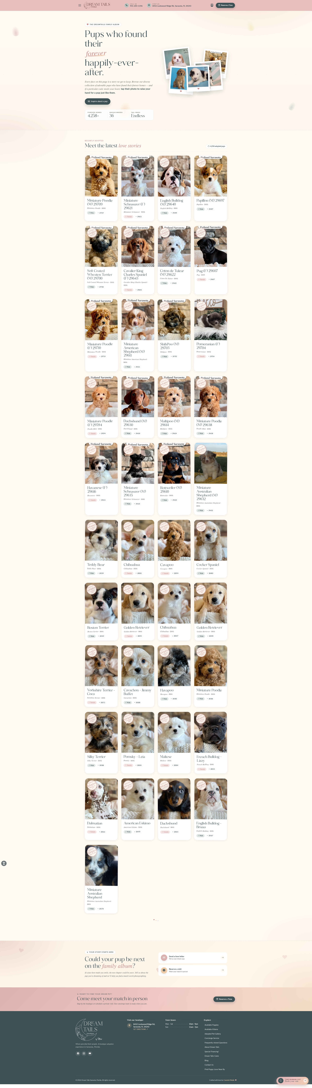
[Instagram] (84, 1053)
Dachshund (168, 823)
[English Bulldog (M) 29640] (174, 176)
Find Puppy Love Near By (215, 1069)
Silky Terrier (96, 757)
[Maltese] (174, 732)
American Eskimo (137, 823)
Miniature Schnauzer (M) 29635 (135, 491)
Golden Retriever (136, 627)
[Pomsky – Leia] (137, 732)
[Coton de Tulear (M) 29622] (174, 246)
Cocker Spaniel (208, 565)
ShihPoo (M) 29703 (169, 346)
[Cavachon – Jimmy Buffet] (137, 665)
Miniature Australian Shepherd (94, 893)
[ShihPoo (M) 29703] (174, 319)
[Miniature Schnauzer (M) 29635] (137, 463)
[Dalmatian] (101, 798)
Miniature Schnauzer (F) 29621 (134, 204)
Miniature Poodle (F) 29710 (100, 346)
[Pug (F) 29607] (210, 246)
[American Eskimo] (137, 798)
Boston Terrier (98, 627)
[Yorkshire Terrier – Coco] (101, 665)
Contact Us (209, 1065)
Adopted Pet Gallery (213, 1034)
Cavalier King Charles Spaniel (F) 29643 (135, 274)
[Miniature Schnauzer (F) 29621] (137, 176)
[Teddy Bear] (101, 540)
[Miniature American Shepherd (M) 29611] (137, 319)
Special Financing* (212, 1052)
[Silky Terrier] (101, 732)
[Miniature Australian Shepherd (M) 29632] (210, 463)
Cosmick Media (229, 1080)
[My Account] (212, 5)
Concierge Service (212, 1038)
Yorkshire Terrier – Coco (101, 692)
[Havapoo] (174, 665)
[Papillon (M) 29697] (210, 176)
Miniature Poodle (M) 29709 (100, 202)
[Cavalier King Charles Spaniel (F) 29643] (137, 246)
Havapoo (167, 690)
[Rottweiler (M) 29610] (174, 463)
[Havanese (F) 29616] (101, 463)
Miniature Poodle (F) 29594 (100, 423)
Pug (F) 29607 (207, 271)
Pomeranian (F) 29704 (208, 346)
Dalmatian (94, 823)
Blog (206, 1060)
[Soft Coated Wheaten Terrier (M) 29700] (101, 246)
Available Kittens (211, 1029)
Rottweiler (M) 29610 (171, 490)
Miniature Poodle (209, 690)
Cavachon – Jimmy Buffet (137, 692)
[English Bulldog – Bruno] (210, 798)
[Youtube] (90, 1053)
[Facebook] (78, 1053)
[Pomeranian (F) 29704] (210, 319)
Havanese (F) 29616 (97, 490)
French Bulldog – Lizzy (209, 759)
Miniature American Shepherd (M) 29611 (134, 350)
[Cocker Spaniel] (210, 540)
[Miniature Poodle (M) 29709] (101, 176)
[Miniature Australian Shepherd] (101, 865)
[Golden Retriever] (137, 603)
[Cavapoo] (174, 540)
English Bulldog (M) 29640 (171, 202)
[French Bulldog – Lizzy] (210, 732)
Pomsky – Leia (134, 757)
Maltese (166, 757)
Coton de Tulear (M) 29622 (172, 273)
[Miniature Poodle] (210, 665)
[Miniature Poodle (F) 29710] (101, 319)
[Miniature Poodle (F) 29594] (101, 396)
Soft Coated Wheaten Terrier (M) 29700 (99, 274)
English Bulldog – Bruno (209, 825)
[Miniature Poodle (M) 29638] (210, 396)
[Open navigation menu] (79, 5)
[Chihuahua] (137, 540)
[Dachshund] (174, 798)
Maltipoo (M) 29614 (169, 423)
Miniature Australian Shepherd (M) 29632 (206, 493)
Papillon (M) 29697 (211, 200)
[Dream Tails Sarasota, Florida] (97, 5)
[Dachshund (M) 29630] (137, 396)
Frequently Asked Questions (216, 1043)
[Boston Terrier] (101, 603)
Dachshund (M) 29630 (135, 423)
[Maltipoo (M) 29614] (174, 396)
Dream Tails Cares (212, 1056)
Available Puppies (212, 1025)
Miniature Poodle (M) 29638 (209, 423)
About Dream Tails (212, 1047)
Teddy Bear (96, 565)
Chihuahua (132, 565)
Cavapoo (167, 565)
